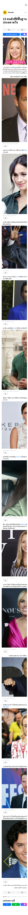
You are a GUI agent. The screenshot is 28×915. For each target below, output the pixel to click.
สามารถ (18, 457)
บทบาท (23, 524)
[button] (9, 29)
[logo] (8, 12)
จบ (17, 276)
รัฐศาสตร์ (6, 707)
